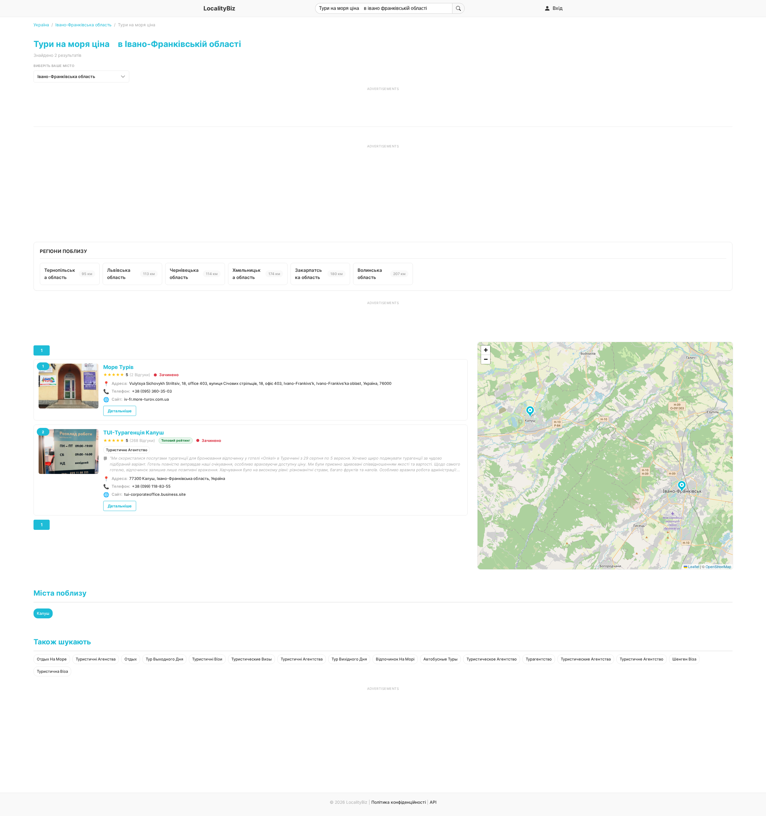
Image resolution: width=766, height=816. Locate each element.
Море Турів (118, 367)
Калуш (43, 613)
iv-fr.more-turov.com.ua (146, 399)
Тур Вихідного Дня (349, 659)
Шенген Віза (684, 659)
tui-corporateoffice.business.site (155, 494)
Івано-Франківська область (83, 24)
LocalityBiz (219, 8)
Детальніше (120, 410)
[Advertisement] (383, 104)
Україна (41, 24)
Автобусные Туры (440, 659)
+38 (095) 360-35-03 (152, 391)
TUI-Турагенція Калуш (133, 432)
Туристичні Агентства (302, 659)
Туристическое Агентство (491, 659)
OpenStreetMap (718, 566)
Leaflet (693, 566)
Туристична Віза (52, 671)
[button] (682, 487)
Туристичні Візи (207, 659)
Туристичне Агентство (126, 450)
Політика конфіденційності (398, 802)
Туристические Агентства (586, 659)
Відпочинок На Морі (395, 659)
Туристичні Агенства (95, 659)
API (433, 802)
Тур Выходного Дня (164, 659)
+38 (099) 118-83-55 (151, 486)
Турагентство (539, 659)
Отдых (130, 659)
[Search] (458, 8)
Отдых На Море (52, 659)
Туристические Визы (251, 659)
